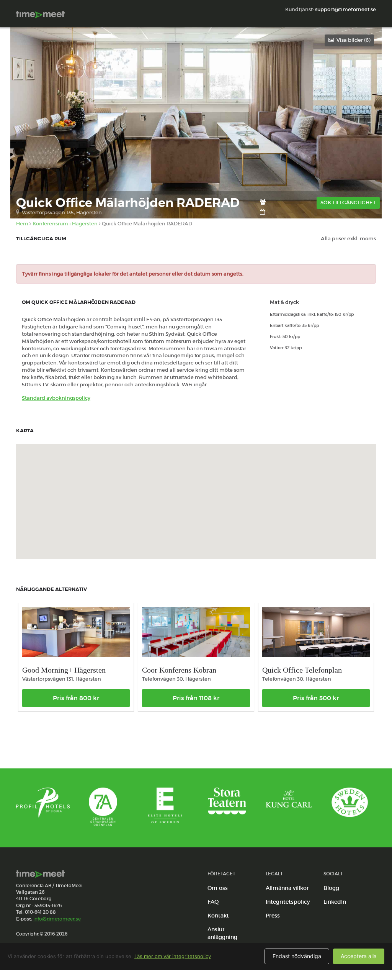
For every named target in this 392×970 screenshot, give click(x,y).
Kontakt (218, 915)
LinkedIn (334, 901)
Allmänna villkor (287, 888)
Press (273, 915)
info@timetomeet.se (57, 919)
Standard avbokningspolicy (56, 398)
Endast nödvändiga (297, 956)
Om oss (217, 888)
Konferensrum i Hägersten (65, 223)
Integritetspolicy (288, 901)
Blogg (331, 888)
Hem (22, 223)
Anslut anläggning (222, 933)
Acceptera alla (359, 956)
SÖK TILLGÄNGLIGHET (348, 202)
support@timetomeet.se (345, 9)
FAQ (213, 901)
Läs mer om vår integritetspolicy (172, 956)
